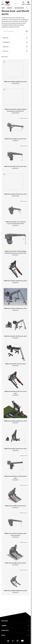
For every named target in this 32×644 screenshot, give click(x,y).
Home (3, 8)
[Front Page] (7, 3)
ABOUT (3, 635)
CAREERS (3, 626)
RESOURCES (4, 621)
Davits (28, 8)
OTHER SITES (5, 630)
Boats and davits (19, 8)
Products (9, 8)
